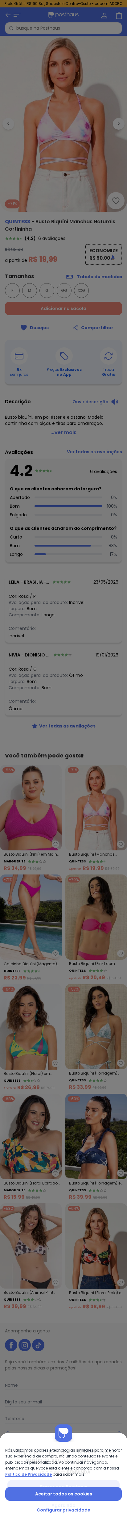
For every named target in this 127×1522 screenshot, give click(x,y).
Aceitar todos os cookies (63, 1494)
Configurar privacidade (63, 1510)
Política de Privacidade (28, 1474)
